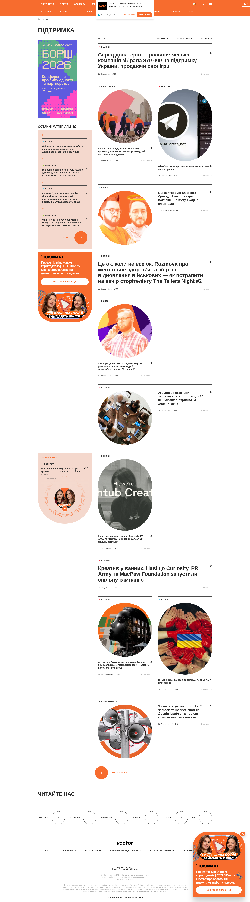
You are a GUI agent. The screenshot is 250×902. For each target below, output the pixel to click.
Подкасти (49, 464)
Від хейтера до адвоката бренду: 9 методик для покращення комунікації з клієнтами (178, 198)
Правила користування (162, 851)
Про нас (49, 851)
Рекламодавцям (93, 851)
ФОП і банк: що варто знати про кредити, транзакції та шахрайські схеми (60, 471)
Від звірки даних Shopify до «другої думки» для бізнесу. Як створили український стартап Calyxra (62, 172)
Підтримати (47, 4)
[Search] (202, 4)
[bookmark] (86, 146)
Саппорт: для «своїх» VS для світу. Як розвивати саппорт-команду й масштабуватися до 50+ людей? (120, 366)
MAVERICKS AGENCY (133, 898)
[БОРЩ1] (57, 79)
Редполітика (69, 851)
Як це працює (108, 86)
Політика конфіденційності (125, 851)
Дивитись (79, 4)
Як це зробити (109, 701)
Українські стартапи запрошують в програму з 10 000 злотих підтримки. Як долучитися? (180, 398)
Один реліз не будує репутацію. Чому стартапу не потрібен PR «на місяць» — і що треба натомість (62, 222)
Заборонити (129, 14)
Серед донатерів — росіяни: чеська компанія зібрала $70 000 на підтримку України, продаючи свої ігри (147, 60)
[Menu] (210, 3)
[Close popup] (242, 834)
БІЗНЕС (49, 142)
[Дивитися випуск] (65, 305)
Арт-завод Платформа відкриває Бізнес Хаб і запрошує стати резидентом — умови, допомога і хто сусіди (123, 665)
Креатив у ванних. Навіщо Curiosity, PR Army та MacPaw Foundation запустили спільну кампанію (120, 539)
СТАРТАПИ (50, 165)
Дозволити (144, 14)
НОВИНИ (105, 47)
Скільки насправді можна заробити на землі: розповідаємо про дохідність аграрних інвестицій (62, 149)
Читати (64, 4)
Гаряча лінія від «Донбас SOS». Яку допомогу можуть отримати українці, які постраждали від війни (121, 151)
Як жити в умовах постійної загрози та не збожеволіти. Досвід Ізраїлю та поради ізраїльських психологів (179, 712)
